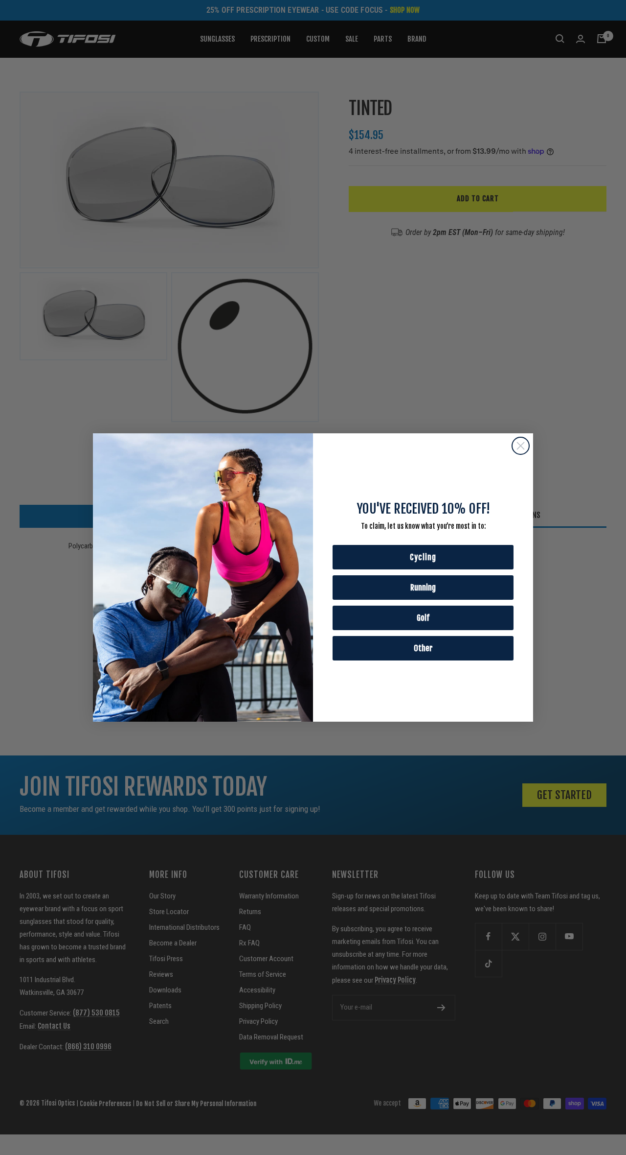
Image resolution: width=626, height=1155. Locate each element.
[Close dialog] (520, 445)
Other (423, 648)
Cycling (423, 557)
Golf (423, 618)
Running (423, 587)
